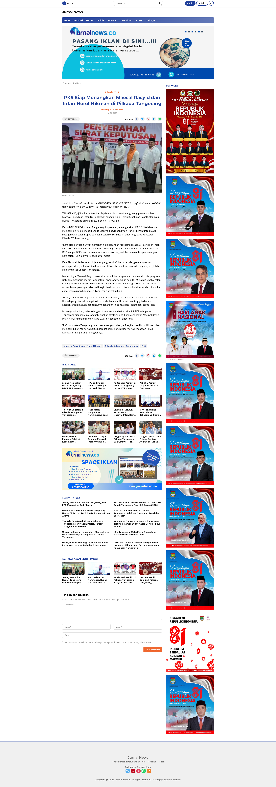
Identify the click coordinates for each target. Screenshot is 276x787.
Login (190, 3)
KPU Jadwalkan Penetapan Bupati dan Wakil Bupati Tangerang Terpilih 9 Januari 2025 (99, 386)
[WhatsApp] (143, 771)
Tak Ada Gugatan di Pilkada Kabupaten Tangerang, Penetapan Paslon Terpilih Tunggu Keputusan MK (72, 412)
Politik (100, 20)
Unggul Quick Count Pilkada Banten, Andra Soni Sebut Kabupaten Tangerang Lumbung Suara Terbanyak (150, 439)
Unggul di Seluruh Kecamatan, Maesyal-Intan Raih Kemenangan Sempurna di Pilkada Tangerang (125, 412)
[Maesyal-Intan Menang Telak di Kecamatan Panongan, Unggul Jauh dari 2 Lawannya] (73, 427)
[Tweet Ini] (142, 119)
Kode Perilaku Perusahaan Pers (128, 761)
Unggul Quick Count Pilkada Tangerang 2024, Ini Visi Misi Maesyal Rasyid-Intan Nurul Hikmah (124, 439)
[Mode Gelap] (211, 3)
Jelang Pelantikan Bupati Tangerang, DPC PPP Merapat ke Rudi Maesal (73, 386)
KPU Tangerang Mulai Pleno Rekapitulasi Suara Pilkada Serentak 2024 (149, 412)
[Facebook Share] (137, 119)
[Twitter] (127, 771)
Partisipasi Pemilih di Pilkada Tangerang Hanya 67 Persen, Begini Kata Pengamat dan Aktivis (125, 386)
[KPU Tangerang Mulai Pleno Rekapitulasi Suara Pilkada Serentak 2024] (150, 401)
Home (67, 20)
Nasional (78, 20)
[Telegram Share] (154, 119)
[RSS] (149, 771)
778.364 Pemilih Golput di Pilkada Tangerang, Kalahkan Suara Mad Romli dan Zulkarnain (150, 386)
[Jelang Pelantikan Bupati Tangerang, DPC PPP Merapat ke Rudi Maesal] (73, 374)
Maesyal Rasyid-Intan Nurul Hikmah (82, 346)
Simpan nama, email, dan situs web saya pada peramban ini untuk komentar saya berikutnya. (108, 642)
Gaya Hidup (126, 20)
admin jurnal (107, 109)
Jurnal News (72, 12)
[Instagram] (138, 771)
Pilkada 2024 (112, 92)
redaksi (152, 761)
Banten (90, 20)
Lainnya (150, 20)
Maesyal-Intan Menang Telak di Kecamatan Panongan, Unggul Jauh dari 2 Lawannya (72, 439)
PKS (143, 346)
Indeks (202, 3)
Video (139, 20)
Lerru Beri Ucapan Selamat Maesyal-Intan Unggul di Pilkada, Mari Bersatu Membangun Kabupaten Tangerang (99, 439)
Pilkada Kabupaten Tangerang (121, 346)
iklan (162, 761)
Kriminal (112, 20)
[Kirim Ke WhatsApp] (160, 119)
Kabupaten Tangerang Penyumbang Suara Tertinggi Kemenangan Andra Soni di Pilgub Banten (98, 412)
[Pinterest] (133, 771)
